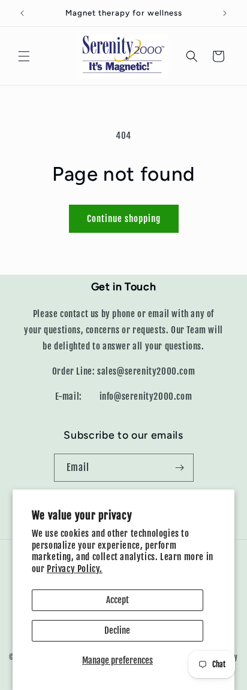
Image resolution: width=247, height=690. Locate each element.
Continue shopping (124, 218)
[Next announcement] (225, 13)
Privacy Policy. (75, 569)
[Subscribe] (180, 468)
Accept (117, 600)
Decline (117, 630)
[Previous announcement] (22, 13)
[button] (24, 56)
